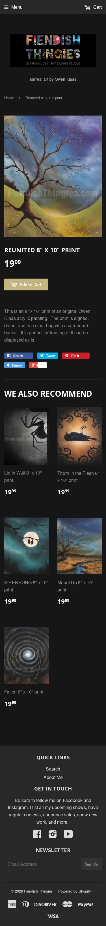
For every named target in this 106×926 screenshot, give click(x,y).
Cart (97, 7)
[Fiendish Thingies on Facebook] (37, 835)
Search (53, 768)
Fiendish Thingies (38, 891)
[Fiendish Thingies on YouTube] (68, 835)
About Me (53, 777)
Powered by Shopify (74, 891)
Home (9, 97)
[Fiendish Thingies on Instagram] (52, 835)
